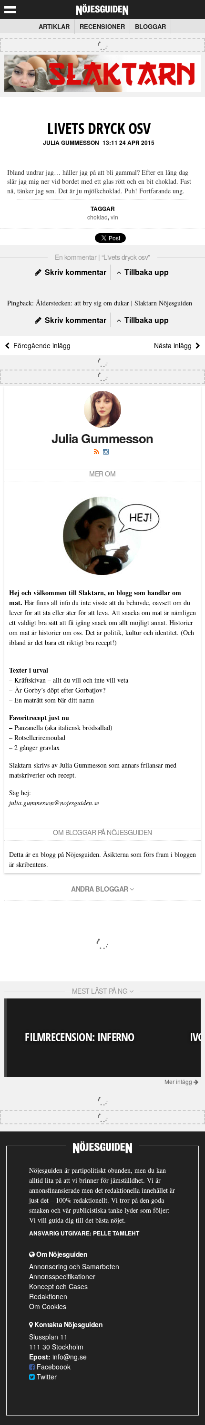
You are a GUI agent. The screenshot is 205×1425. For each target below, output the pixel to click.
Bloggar (150, 26)
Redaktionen (48, 1296)
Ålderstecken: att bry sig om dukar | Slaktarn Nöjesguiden (114, 302)
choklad (97, 217)
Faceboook (53, 1366)
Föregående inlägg (40, 345)
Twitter (46, 1376)
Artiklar (54, 26)
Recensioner (102, 26)
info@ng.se (69, 1356)
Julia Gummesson (71, 142)
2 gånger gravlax (37, 747)
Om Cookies (47, 1306)
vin (114, 217)
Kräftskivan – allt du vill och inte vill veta (71, 679)
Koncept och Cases (58, 1286)
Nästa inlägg (174, 345)
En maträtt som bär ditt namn (54, 699)
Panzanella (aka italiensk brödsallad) (63, 727)
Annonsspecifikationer (62, 1276)
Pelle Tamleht (116, 1233)
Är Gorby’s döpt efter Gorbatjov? (60, 689)
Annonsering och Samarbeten (74, 1266)
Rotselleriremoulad (39, 737)
